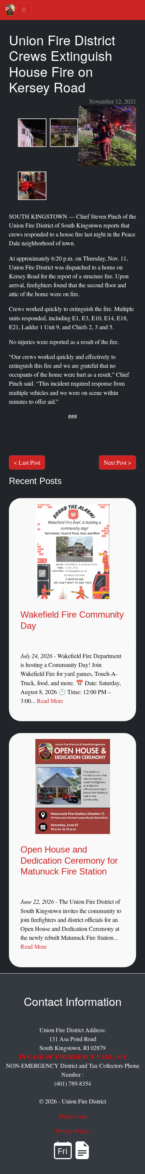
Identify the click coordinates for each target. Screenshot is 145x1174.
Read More (50, 701)
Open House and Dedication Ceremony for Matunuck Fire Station (69, 860)
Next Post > (117, 462)
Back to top (72, 1116)
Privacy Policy (72, 1131)
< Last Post (27, 462)
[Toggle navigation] (24, 8)
